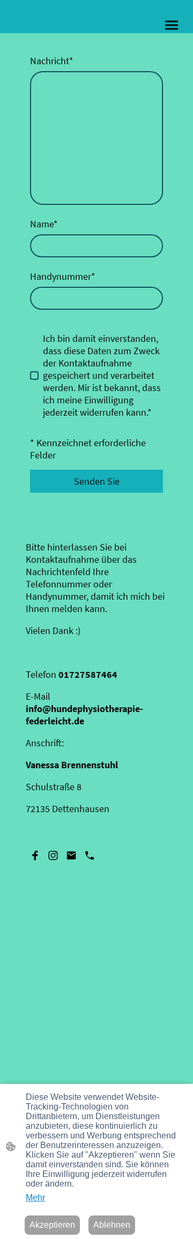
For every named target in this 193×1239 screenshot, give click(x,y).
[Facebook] (35, 855)
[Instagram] (53, 855)
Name (44, 224)
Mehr (35, 1197)
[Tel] (89, 855)
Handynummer (62, 276)
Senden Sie (97, 481)
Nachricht (51, 61)
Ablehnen (111, 1224)
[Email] (71, 855)
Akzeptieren (52, 1224)
